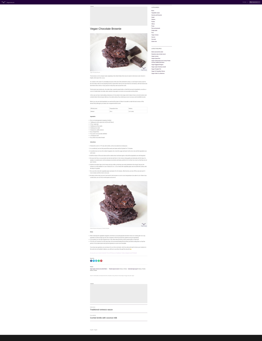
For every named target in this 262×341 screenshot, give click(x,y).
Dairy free (129, 275)
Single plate (154, 30)
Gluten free (154, 41)
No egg (125, 275)
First (152, 32)
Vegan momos (154, 56)
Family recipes (121, 275)
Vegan (133, 275)
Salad (152, 17)
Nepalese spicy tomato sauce (158, 54)
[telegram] (96, 261)
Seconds (153, 39)
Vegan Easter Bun (155, 58)
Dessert (116, 275)
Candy (113, 275)
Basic (152, 10)
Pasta (152, 26)
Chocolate (109, 275)
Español (91, 329)
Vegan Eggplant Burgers (157, 64)
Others (153, 23)
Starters (153, 19)
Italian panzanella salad (157, 51)
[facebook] (91, 261)
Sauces (153, 37)
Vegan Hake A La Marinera (157, 73)
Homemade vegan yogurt (133, 268)
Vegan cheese (154, 34)
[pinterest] (101, 261)
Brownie (105, 275)
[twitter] (94, 261)
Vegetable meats (155, 12)
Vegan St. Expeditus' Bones (158, 71)
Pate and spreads (155, 28)
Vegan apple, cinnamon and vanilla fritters (98, 268)
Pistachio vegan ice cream (114, 268)
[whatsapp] (99, 261)
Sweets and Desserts (100, 275)
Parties (153, 21)
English (95, 329)
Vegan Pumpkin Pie (156, 69)
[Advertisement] (119, 16)
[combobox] (254, 2)
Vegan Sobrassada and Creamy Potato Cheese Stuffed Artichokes (160, 61)
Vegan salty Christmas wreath (158, 66)
